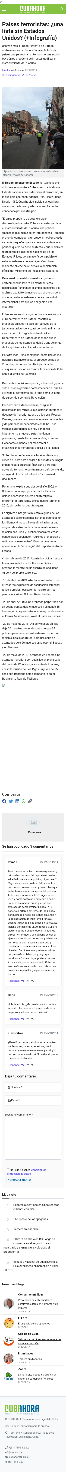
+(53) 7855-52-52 (18, 1447)
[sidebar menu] (4, 9)
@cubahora (15, 1452)
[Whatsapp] (24, 801)
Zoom (22, 1369)
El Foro (22, 1318)
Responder (14, 980)
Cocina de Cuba (28, 1334)
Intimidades (25, 1353)
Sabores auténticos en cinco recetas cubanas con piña (39, 1341)
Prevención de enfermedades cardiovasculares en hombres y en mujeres (38, 1304)
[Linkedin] (17, 801)
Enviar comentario (19, 1180)
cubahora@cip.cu (19, 1456)
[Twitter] (11, 801)
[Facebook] (4, 801)
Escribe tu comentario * (19, 1114)
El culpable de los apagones (30, 1219)
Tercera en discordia (26, 1229)
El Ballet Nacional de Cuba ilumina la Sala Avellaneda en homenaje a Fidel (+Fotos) (31, 1266)
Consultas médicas (30, 1294)
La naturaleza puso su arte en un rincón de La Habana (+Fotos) (37, 1376)
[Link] (30, 801)
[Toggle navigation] (61, 9)
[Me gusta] (28, 980)
